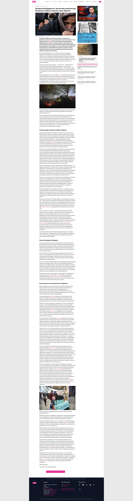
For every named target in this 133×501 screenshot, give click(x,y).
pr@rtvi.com (52, 492)
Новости (47, 1)
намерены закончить (46, 206)
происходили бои (57, 368)
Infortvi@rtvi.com (55, 489)
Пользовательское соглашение (63, 478)
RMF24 (56, 431)
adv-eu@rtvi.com (52, 493)
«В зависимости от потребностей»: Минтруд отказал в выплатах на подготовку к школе (86, 77)
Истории (37, 6)
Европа (55, 1)
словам (42, 261)
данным (50, 41)
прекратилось (52, 347)
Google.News (64, 486)
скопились (59, 318)
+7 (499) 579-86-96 (49, 488)
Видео (75, 1)
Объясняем (65, 1)
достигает (44, 459)
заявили (53, 311)
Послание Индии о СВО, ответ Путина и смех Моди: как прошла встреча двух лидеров (86, 72)
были (56, 331)
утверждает (72, 254)
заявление (52, 296)
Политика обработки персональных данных (78, 478)
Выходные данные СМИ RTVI (52, 478)
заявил (49, 447)
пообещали (70, 381)
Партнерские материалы (49, 495)
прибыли (65, 452)
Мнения (71, 1)
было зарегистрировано (57, 276)
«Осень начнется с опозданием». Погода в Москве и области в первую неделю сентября (86, 82)
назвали (65, 422)
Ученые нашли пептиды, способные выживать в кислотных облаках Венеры (87, 59)
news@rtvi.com (53, 491)
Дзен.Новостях (67, 484)
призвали (52, 309)
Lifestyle (88, 1)
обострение (53, 142)
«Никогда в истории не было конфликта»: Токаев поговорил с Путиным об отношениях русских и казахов (87, 66)
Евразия (60, 1)
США (51, 1)
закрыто (60, 74)
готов (54, 53)
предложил (55, 421)
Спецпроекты (94, 1)
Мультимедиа (81, 1)
